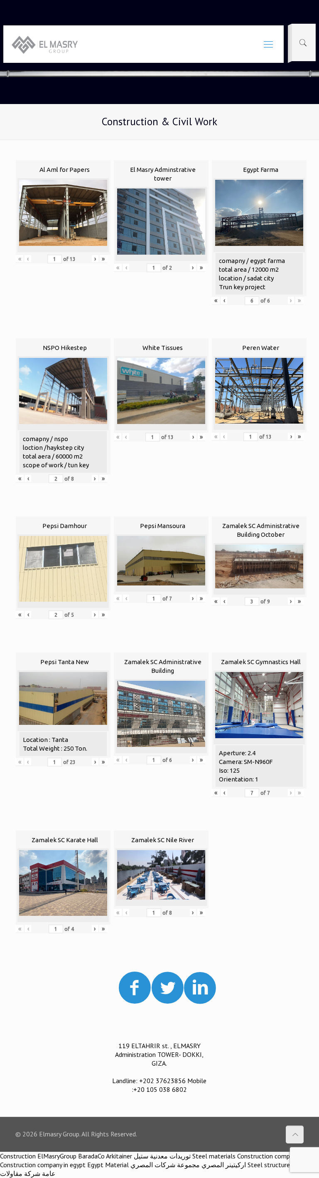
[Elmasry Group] (45, 44)
